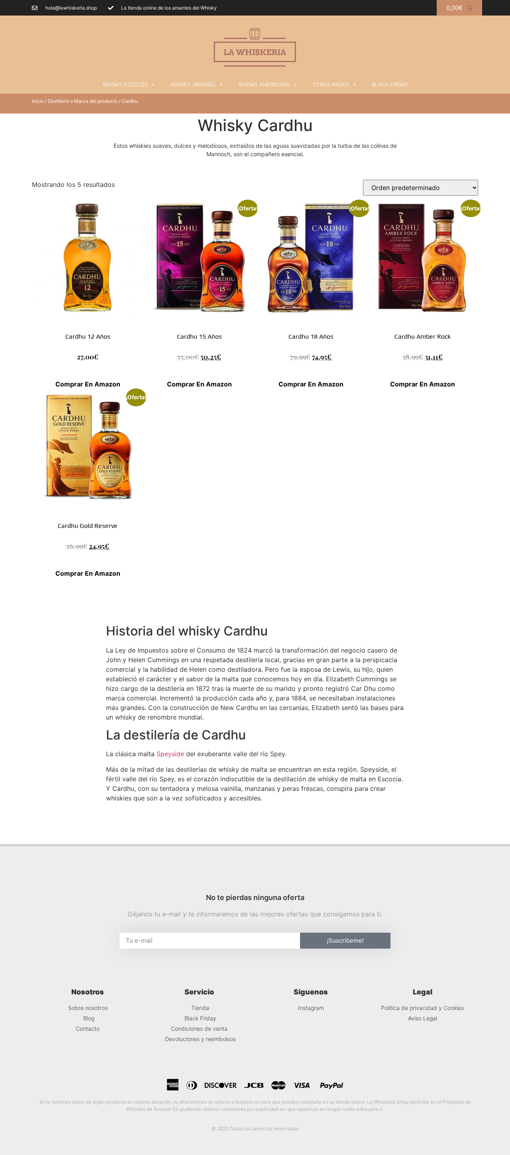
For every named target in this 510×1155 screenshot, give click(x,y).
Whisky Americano (264, 84)
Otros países (331, 84)
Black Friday (390, 84)
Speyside (170, 754)
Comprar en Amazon (87, 384)
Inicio (38, 101)
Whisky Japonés (193, 84)
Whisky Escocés (125, 84)
